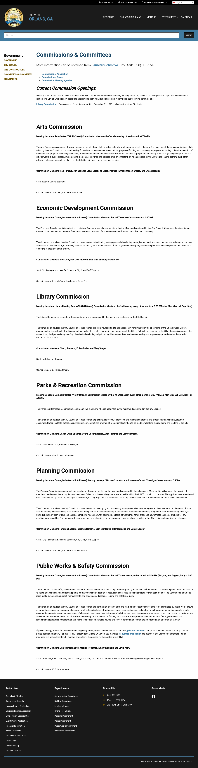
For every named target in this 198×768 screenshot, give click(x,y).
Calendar (186, 17)
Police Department (63, 721)
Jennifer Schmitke (105, 65)
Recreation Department (65, 731)
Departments (11, 79)
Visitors (151, 17)
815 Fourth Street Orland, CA (155, 2)
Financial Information (15, 726)
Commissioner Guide (52, 77)
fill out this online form (130, 634)
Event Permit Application (17, 721)
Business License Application (18, 711)
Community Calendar (15, 701)
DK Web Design (186, 761)
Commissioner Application (55, 74)
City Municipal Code (14, 70)
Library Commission (46, 104)
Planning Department (64, 716)
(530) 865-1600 (106, 2)
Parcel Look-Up (12, 746)
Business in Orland (130, 17)
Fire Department (62, 706)
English (178, 2)
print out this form (136, 630)
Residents (108, 17)
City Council (10, 65)
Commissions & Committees (18, 74)
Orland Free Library (63, 711)
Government (169, 17)
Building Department (63, 701)
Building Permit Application (17, 706)
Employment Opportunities (17, 716)
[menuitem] (109, 17)
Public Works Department (66, 726)
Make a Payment (13, 731)
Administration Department (66, 696)
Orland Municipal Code (16, 736)
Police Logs (11, 741)
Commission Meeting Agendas (57, 80)
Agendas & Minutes (14, 696)
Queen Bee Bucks (13, 751)
